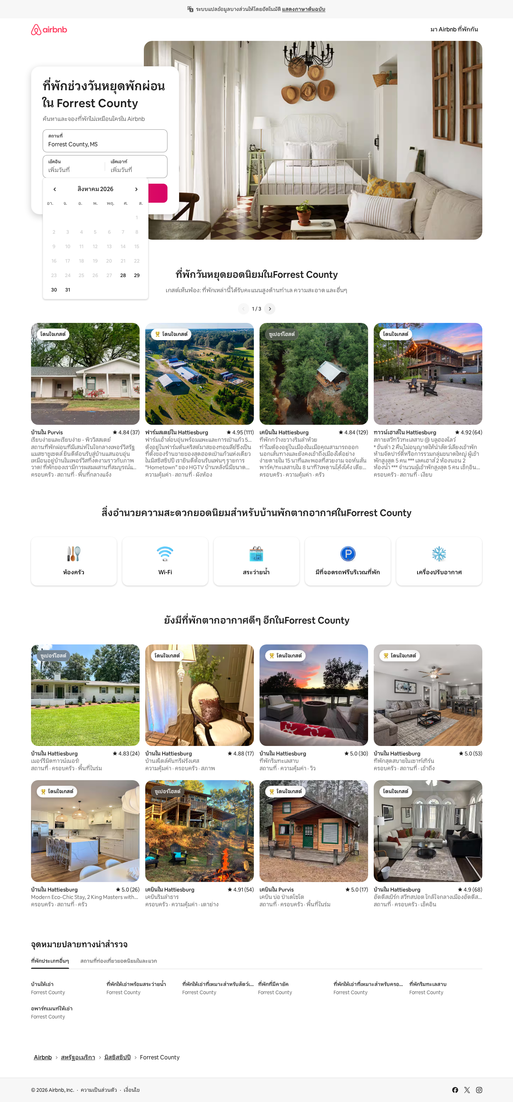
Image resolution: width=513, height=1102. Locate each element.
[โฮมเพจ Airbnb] (49, 29)
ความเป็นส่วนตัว (99, 1090)
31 (67, 290)
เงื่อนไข (132, 1090)
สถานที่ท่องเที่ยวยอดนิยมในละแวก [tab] (118, 961)
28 (123, 275)
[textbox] (73, 170)
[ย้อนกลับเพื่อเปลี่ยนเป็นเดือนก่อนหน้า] (55, 189)
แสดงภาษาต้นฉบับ (303, 9)
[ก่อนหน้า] (243, 308)
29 (137, 275)
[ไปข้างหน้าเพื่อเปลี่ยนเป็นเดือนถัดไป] (136, 189)
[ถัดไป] (269, 308)
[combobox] (105, 144)
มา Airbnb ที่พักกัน (454, 29)
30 (54, 290)
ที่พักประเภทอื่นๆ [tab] (50, 961)
